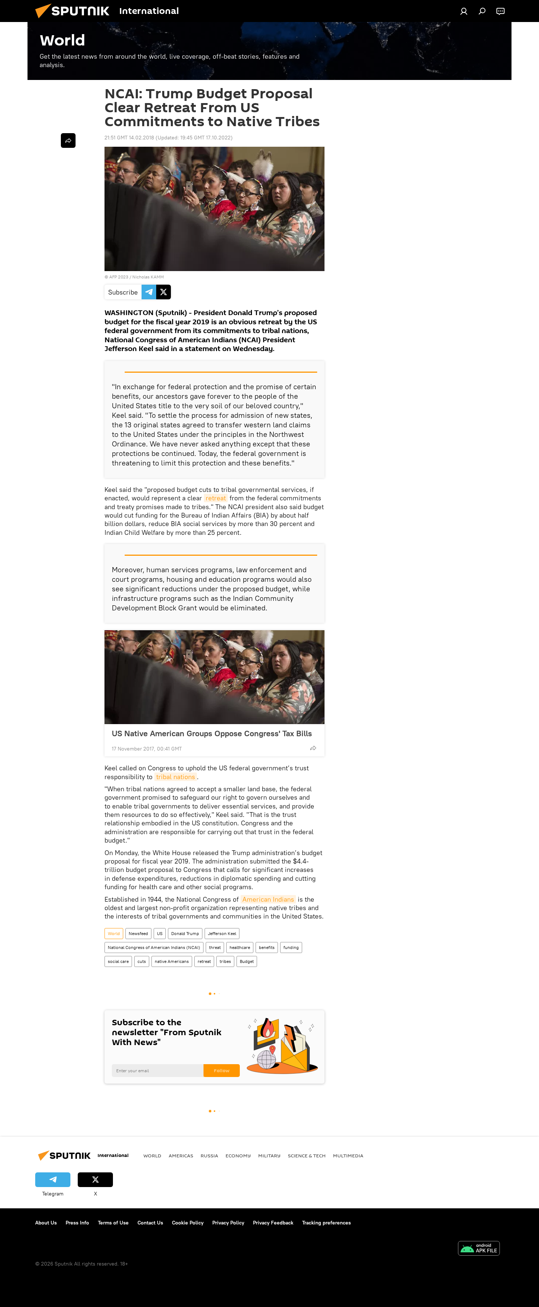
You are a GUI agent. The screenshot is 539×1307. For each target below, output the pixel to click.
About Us (46, 1222)
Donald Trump (185, 933)
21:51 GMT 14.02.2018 (129, 137)
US (159, 933)
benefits (267, 947)
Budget (247, 961)
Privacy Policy (228, 1222)
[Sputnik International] (75, 20)
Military (269, 1155)
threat (215, 947)
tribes (225, 961)
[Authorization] (463, 11)
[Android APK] (479, 1249)
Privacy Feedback (273, 1222)
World (114, 933)
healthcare (240, 947)
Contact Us (150, 1222)
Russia (209, 1155)
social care (118, 961)
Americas (181, 1155)
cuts (142, 961)
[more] (313, 748)
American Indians (268, 899)
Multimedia (348, 1155)
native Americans (172, 961)
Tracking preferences (326, 1222)
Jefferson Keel (222, 933)
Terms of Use (113, 1222)
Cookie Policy (187, 1222)
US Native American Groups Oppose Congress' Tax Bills (212, 733)
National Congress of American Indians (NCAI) (154, 947)
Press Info (77, 1222)
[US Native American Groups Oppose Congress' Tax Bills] (214, 677)
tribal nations (175, 777)
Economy (238, 1155)
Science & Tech (307, 1155)
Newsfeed (138, 933)
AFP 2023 (118, 277)
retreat (216, 498)
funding (291, 947)
